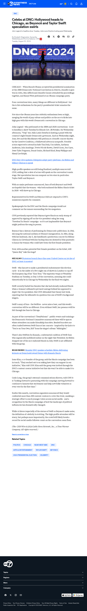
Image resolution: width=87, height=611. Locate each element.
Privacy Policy (7, 603)
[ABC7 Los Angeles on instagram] (16, 595)
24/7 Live (32, 4)
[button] (4, 3)
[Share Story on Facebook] (49, 36)
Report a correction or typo (20, 434)
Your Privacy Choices (19, 603)
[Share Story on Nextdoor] (63, 36)
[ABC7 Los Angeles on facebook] (5, 595)
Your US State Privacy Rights (50, 603)
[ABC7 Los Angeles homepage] (17, 3)
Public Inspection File (9, 605)
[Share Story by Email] (68, 36)
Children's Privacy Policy (33, 603)
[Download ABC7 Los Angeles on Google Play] (78, 595)
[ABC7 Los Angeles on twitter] (10, 595)
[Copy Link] (73, 36)
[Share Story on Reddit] (58, 36)
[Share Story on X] (53, 36)
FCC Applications (22, 605)
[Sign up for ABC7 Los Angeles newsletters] (21, 595)
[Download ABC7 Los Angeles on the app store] (67, 595)
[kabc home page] (8, 563)
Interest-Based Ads (73, 603)
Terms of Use (63, 603)
